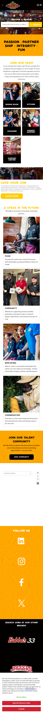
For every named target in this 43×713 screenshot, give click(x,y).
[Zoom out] (37, 476)
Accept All (21, 709)
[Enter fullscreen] (37, 483)
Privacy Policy (30, 689)
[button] (35, 24)
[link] (12, 95)
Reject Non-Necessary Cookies (21, 703)
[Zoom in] (37, 472)
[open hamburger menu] (2, 5)
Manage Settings (22, 697)
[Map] (21, 496)
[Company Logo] (13, 5)
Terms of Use (24, 691)
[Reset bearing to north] (37, 479)
